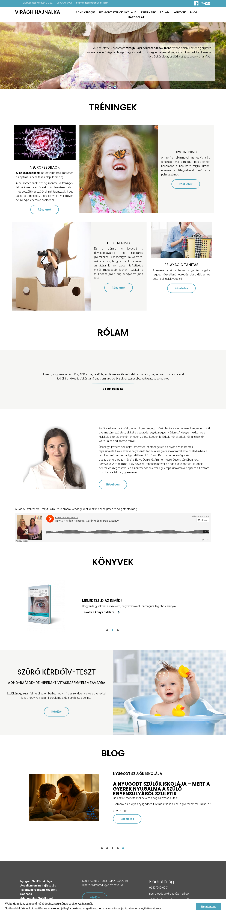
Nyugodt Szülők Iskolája (117, 12)
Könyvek (180, 12)
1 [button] (110, 86)
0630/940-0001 (64, 2)
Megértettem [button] (208, 906)
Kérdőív (56, 711)
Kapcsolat (136, 17)
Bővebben (113, 484)
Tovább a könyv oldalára (71, 612)
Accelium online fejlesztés (38, 885)
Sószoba (26, 894)
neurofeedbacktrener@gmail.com (92, 2)
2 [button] (115, 86)
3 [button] (118, 630)
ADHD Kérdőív (85, 12)
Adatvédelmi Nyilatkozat (36, 898)
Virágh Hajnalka (37, 12)
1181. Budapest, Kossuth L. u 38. (36, 2)
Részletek (44, 209)
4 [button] (118, 848)
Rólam (164, 12)
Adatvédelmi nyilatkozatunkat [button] (143, 908)
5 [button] (123, 848)
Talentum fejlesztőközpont (38, 889)
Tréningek (148, 12)
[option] (113, 797)
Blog (193, 12)
